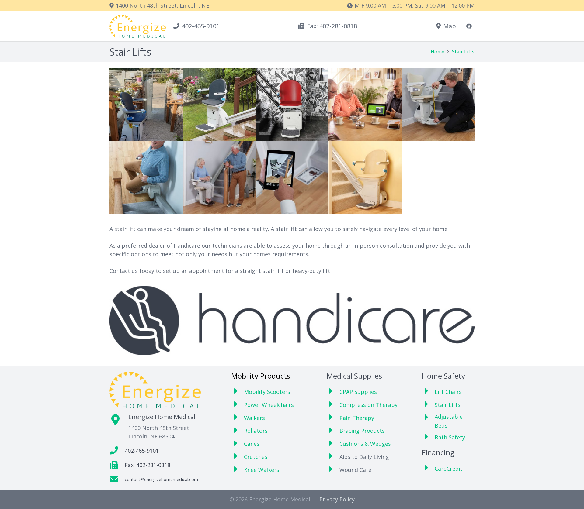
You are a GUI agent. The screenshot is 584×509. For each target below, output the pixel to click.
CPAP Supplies (358, 391)
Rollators (256, 430)
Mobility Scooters (267, 391)
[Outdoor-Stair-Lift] (218, 104)
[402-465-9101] (117, 451)
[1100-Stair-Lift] (145, 104)
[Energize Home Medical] (137, 26)
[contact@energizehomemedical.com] (117, 479)
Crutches (255, 456)
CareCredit (449, 468)
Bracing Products (362, 430)
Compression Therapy (368, 404)
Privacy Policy (337, 499)
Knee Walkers (261, 469)
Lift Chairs (448, 391)
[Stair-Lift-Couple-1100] (218, 177)
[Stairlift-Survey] (364, 104)
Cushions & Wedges (365, 443)
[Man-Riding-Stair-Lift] (145, 177)
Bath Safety (450, 437)
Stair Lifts (448, 404)
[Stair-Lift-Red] (291, 104)
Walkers (254, 417)
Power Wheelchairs (269, 404)
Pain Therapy (356, 417)
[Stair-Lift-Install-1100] (437, 104)
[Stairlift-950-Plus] (364, 177)
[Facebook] (469, 26)
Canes (251, 443)
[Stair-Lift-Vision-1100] (291, 177)
